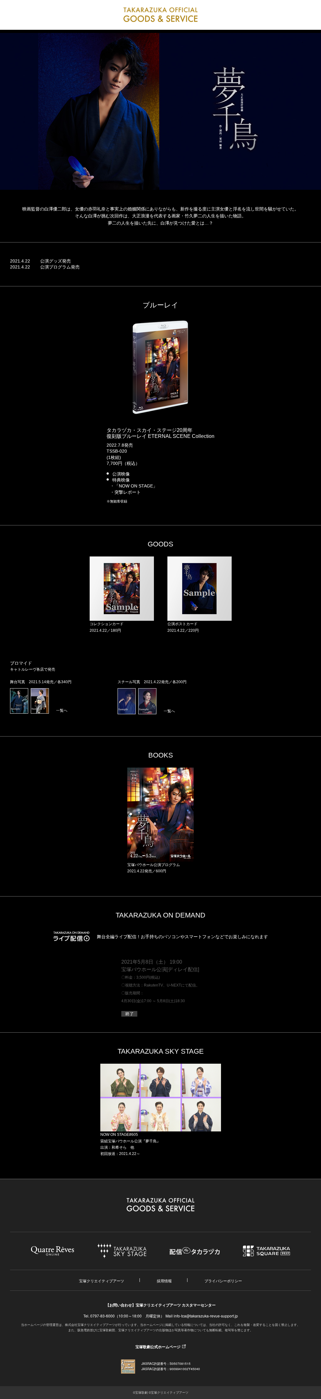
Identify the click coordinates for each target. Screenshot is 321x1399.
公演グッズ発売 (55, 260)
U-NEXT (174, 985)
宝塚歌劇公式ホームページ (158, 1346)
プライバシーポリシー (223, 1280)
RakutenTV (153, 985)
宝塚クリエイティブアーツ (101, 1280)
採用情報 (164, 1280)
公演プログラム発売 (60, 266)
